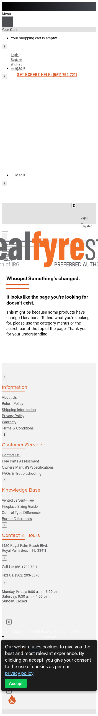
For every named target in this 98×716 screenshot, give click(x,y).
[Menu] (7, 228)
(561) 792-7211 (26, 566)
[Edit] (4, 46)
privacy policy (19, 673)
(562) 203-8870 (27, 575)
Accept (16, 683)
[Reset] (7, 21)
